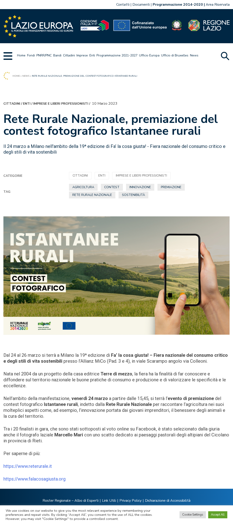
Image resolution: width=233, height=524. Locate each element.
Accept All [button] (218, 515)
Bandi (57, 55)
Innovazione (140, 187)
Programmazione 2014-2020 (178, 4)
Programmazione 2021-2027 (116, 55)
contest (111, 187)
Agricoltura (83, 187)
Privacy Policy (130, 500)
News (194, 55)
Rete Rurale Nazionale (92, 195)
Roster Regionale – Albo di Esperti (71, 500)
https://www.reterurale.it (27, 466)
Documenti (141, 4)
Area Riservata (218, 4)
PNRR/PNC (44, 55)
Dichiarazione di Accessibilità (167, 500)
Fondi (31, 55)
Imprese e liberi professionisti (60, 103)
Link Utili (109, 500)
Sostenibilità (133, 195)
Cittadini (69, 55)
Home (21, 55)
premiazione (171, 187)
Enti (92, 55)
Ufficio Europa (149, 55)
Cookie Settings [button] (192, 515)
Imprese (82, 55)
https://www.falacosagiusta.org (34, 479)
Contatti (122, 4)
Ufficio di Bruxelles (174, 55)
